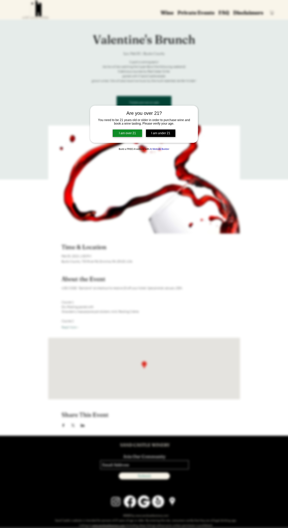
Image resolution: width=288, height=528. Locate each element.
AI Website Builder (159, 149)
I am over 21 (127, 133)
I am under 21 (160, 133)
